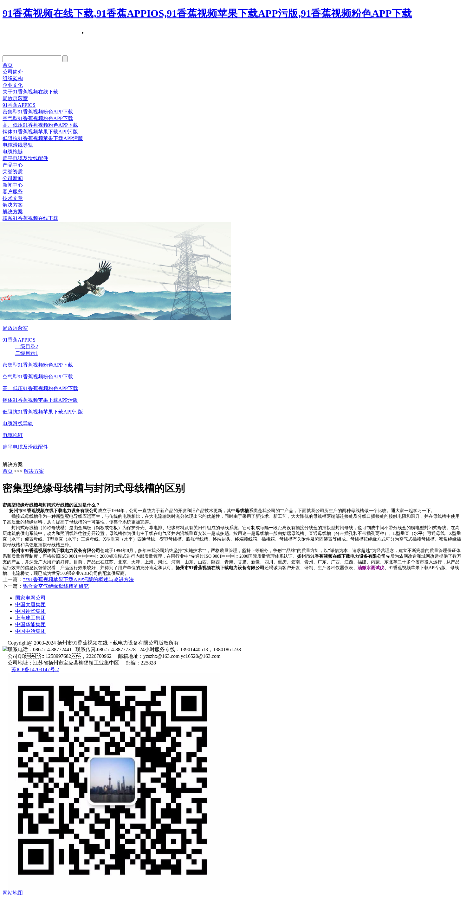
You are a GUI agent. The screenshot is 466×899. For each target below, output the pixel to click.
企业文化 (13, 85)
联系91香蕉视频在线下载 (30, 218)
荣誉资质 (13, 171)
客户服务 (13, 191)
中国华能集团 (30, 624)
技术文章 (13, 198)
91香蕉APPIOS (19, 105)
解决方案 (13, 205)
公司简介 (13, 71)
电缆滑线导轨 (18, 145)
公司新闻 (13, 178)
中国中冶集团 (30, 631)
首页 (8, 65)
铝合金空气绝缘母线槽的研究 (56, 586)
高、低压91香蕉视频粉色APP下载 (40, 388)
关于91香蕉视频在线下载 (30, 91)
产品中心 (13, 165)
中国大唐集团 (30, 604)
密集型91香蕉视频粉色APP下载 (38, 111)
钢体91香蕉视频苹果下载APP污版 (40, 131)
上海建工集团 (30, 617)
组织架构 (13, 78)
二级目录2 (26, 346)
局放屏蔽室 (15, 98)
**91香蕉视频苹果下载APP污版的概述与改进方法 (78, 579)
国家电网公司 (30, 597)
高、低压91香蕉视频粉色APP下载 (40, 125)
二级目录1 (26, 353)
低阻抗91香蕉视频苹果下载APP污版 (43, 138)
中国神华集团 (30, 611)
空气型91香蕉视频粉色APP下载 (38, 118)
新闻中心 (13, 185)
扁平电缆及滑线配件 (25, 158)
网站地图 (13, 893)
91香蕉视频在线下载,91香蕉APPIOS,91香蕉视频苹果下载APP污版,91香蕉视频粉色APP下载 (207, 13)
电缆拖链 (13, 151)
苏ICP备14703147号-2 (35, 669)
